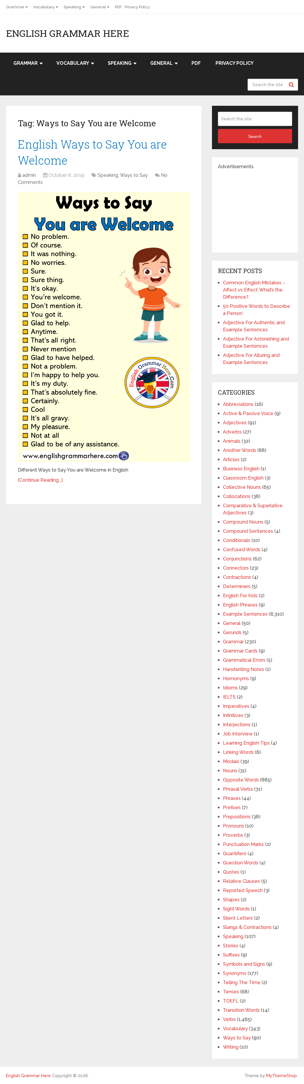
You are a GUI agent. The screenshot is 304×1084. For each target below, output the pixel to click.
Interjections (237, 724)
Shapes (231, 899)
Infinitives (233, 715)
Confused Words (241, 549)
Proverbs (233, 835)
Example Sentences (245, 614)
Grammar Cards (240, 651)
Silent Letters (238, 918)
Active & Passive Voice (248, 413)
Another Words (239, 450)
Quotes (231, 872)
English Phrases (240, 605)
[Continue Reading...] (40, 480)
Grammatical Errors (244, 660)
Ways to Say (134, 175)
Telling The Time (241, 982)
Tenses (231, 992)
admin (29, 175)
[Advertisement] (261, 207)
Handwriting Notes (243, 669)
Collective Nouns (242, 487)
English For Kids (240, 595)
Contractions (237, 577)
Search (292, 85)
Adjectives (235, 423)
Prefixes (232, 807)
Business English (241, 469)
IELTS (229, 697)
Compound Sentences (248, 531)
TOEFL (231, 1001)
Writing (230, 1047)
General (98, 7)
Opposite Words (241, 780)
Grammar (15, 7)
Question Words (240, 863)
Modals (231, 761)
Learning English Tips (246, 743)
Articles (231, 459)
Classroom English (243, 478)
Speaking (72, 7)
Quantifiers (234, 853)
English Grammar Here (67, 33)
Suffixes (231, 955)
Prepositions (237, 817)
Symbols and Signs (244, 964)
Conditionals (236, 540)
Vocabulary (44, 7)
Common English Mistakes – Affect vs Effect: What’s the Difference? (254, 290)
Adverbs (232, 432)
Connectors (236, 568)
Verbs (229, 1019)
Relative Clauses (241, 881)
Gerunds (232, 632)
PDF (118, 7)
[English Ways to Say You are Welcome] (104, 327)
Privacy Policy (137, 7)
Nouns (230, 770)
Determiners (237, 586)
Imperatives (236, 706)
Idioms (230, 688)
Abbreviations (238, 404)
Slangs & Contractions (247, 927)
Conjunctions (237, 559)
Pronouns (233, 826)
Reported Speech (243, 890)
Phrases (232, 798)
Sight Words (236, 909)
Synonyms (234, 973)
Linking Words (238, 752)
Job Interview (238, 734)
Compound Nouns (243, 522)
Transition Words (241, 1010)
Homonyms (236, 678)
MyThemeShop (281, 1075)
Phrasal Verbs (238, 789)
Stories (230, 945)
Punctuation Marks (243, 844)
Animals (231, 441)
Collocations (237, 496)
